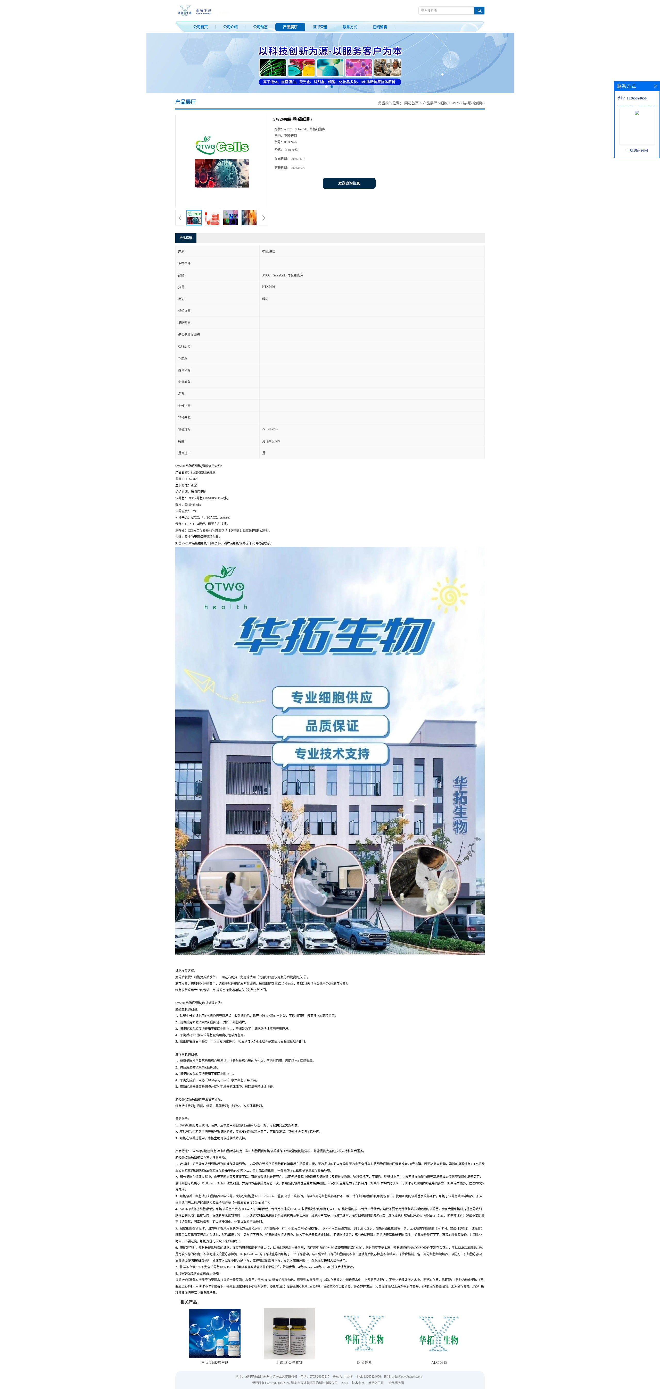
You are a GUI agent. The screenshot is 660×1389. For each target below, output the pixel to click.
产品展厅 (290, 27)
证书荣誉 (320, 27)
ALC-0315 (439, 1363)
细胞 (444, 103)
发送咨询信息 (349, 183)
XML (345, 1383)
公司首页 (200, 27)
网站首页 (411, 103)
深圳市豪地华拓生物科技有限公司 (314, 1383)
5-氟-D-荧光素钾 (289, 1363)
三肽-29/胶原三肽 (215, 1363)
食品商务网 (396, 1383)
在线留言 (380, 27)
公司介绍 (230, 27)
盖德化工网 (376, 1383)
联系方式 (350, 27)
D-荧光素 (364, 1363)
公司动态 (260, 27)
